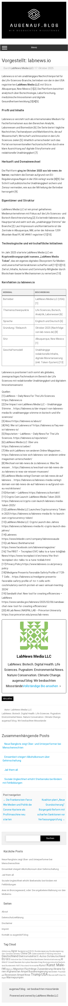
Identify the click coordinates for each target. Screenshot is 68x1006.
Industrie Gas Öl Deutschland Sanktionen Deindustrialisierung (36, 959)
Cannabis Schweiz (13, 954)
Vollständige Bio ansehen (40, 686)
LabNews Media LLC (22, 68)
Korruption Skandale (30, 962)
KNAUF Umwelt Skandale (11, 962)
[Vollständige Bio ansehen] (60, 686)
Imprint (5, 929)
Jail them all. (11, 769)
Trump (36, 974)
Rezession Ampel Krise (17, 974)
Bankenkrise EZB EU (26, 951)
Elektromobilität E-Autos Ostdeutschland (42, 956)
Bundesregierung (42, 951)
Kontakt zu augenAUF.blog (15, 934)
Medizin (9, 969)
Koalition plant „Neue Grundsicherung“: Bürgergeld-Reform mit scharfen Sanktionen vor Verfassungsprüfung (51, 809)
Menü (34, 47)
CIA (29, 953)
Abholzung (6, 951)
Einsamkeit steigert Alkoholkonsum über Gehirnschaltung (30, 869)
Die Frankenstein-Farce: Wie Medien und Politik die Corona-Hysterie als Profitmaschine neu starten (17, 809)
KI (62, 959)
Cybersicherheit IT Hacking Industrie (46, 954)
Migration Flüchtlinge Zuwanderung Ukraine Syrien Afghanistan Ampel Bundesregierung (34, 970)
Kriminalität (34, 966)
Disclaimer (7, 923)
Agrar (14, 951)
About (5, 911)
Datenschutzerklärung (13, 917)
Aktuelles (7, 698)
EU (3, 959)
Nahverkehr (53, 972)
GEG (8, 959)
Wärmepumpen (15, 977)
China (24, 953)
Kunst (42, 965)
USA (44, 974)
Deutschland (10, 956)
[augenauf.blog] (34, 37)
